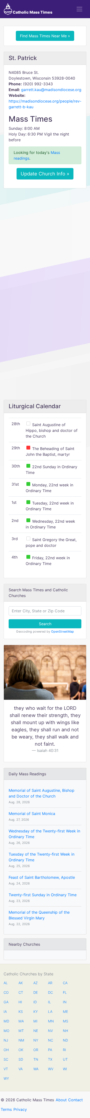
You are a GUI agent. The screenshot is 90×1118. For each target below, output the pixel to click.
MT (20, 1031)
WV (50, 1069)
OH (6, 1050)
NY (35, 1040)
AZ (35, 983)
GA (6, 1002)
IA (5, 1011)
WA (35, 1069)
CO (6, 992)
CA (65, 983)
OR (35, 1050)
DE (35, 992)
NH (65, 1031)
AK (20, 983)
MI (35, 1021)
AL (6, 983)
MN (50, 1021)
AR (50, 983)
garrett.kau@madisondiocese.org (51, 89)
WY (6, 1078)
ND (65, 1040)
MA (20, 1021)
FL (65, 992)
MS (65, 1021)
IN (64, 1002)
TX (50, 1059)
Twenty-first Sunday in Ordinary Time (43, 894)
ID (35, 1002)
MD (6, 1021)
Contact (75, 1099)
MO (6, 1031)
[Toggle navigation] (79, 9)
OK (20, 1050)
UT (65, 1059)
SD (20, 1059)
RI (64, 1050)
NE (35, 1031)
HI (20, 1002)
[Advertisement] (45, 239)
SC (6, 1059)
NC (50, 1040)
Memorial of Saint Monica (32, 813)
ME (65, 1011)
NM (20, 1040)
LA (50, 1011)
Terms (6, 1109)
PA (50, 1050)
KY (35, 1011)
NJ (6, 1040)
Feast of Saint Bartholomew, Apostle (42, 877)
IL (49, 1002)
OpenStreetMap (62, 631)
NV (50, 1031)
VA (20, 1069)
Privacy (20, 1109)
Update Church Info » (45, 174)
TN (35, 1059)
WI (65, 1069)
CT (20, 992)
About (61, 1099)
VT (6, 1069)
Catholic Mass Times (32, 12)
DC (50, 992)
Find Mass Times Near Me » (45, 35)
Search (45, 623)
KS (20, 1011)
